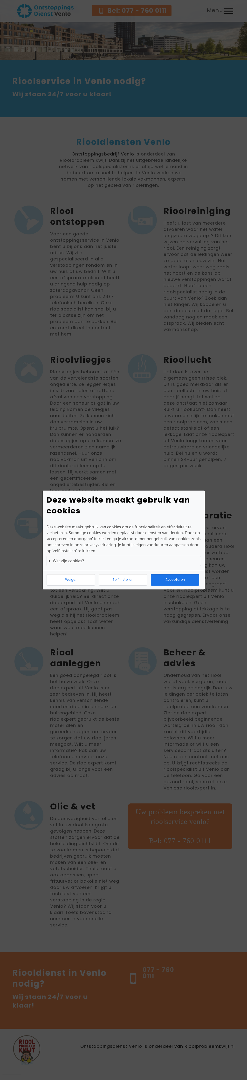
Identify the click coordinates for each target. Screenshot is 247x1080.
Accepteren (175, 579)
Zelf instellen (123, 579)
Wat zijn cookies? (68, 560)
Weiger (71, 579)
